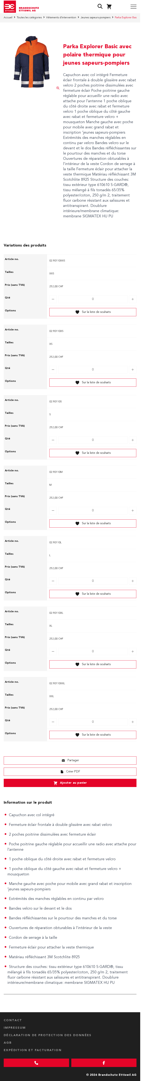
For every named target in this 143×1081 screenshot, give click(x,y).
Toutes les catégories (29, 17)
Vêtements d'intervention (61, 17)
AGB (8, 1042)
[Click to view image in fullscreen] (31, 62)
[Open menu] (133, 7)
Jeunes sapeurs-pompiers (95, 17)
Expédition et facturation (33, 1050)
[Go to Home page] (23, 7)
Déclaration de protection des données (48, 1035)
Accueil (8, 17)
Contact (13, 1020)
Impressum (15, 1027)
